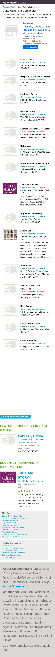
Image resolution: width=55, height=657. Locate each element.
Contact (44, 568)
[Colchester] (26, 4)
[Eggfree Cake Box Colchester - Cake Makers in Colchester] (10, 138)
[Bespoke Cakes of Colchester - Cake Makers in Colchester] (10, 86)
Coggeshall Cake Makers (11, 523)
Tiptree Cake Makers (9, 532)
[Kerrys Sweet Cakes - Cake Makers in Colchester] (10, 332)
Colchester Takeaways (10, 557)
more (27, 506)
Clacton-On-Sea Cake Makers (12, 516)
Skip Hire (45, 635)
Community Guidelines (25, 581)
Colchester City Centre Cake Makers (15, 518)
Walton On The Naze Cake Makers (14, 534)
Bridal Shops (13, 596)
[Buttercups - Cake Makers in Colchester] (10, 155)
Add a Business (14, 586)
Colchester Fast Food (9, 550)
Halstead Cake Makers (10, 530)
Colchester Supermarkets (11, 555)
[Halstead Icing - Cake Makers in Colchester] (10, 120)
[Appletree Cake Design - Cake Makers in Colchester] (10, 222)
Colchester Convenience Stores (13, 548)
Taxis (8, 640)
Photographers (40, 627)
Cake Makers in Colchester (30, 440)
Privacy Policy (12, 573)
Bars (23, 591)
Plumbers (26, 631)
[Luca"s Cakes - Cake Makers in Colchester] (10, 69)
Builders (30, 596)
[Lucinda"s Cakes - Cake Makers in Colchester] (10, 103)
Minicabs (21, 627)
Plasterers (10, 631)
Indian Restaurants (28, 613)
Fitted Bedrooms (26, 609)
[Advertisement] (27, 383)
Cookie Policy (32, 573)
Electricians (30, 605)
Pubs (39, 631)
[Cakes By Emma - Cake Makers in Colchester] (8, 446)
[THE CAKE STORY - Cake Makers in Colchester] (8, 483)
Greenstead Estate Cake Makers (13, 527)
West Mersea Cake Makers (11, 536)
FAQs (46, 581)
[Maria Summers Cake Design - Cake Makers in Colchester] (10, 172)
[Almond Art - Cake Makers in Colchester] (10, 275)
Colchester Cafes (8, 546)
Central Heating (28, 600)
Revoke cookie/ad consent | (21, 577)
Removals (10, 635)
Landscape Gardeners (18, 622)
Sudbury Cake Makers (10, 521)
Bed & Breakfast (40, 591)
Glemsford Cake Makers (10, 525)
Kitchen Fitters (32, 618)
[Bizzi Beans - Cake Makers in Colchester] (10, 315)
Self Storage (27, 635)
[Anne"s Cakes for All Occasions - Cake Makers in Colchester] (10, 295)
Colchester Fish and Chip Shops (13, 553)
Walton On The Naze (29, 442)
